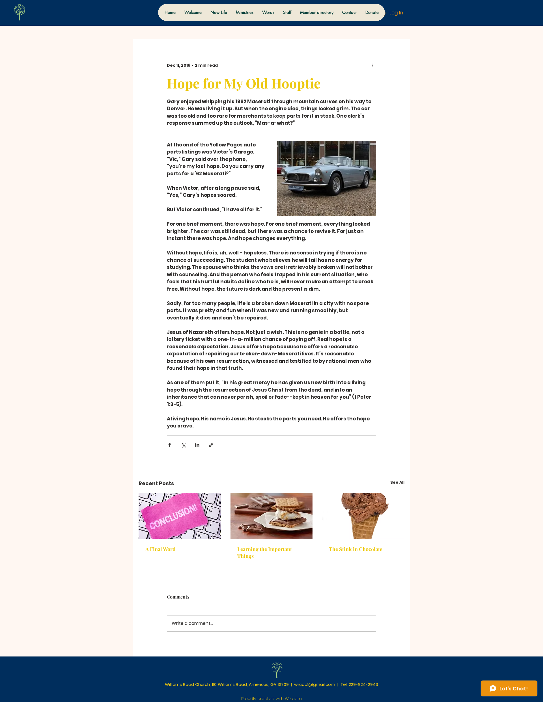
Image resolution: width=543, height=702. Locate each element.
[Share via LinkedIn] (197, 445)
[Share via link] (211, 445)
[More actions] (372, 65)
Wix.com (293, 698)
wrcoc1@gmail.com (314, 684)
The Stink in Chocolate (355, 549)
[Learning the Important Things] (271, 516)
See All (397, 482)
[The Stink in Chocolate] (363, 516)
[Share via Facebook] (169, 445)
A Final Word (160, 549)
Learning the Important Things (264, 552)
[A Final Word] (180, 516)
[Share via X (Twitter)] (183, 445)
